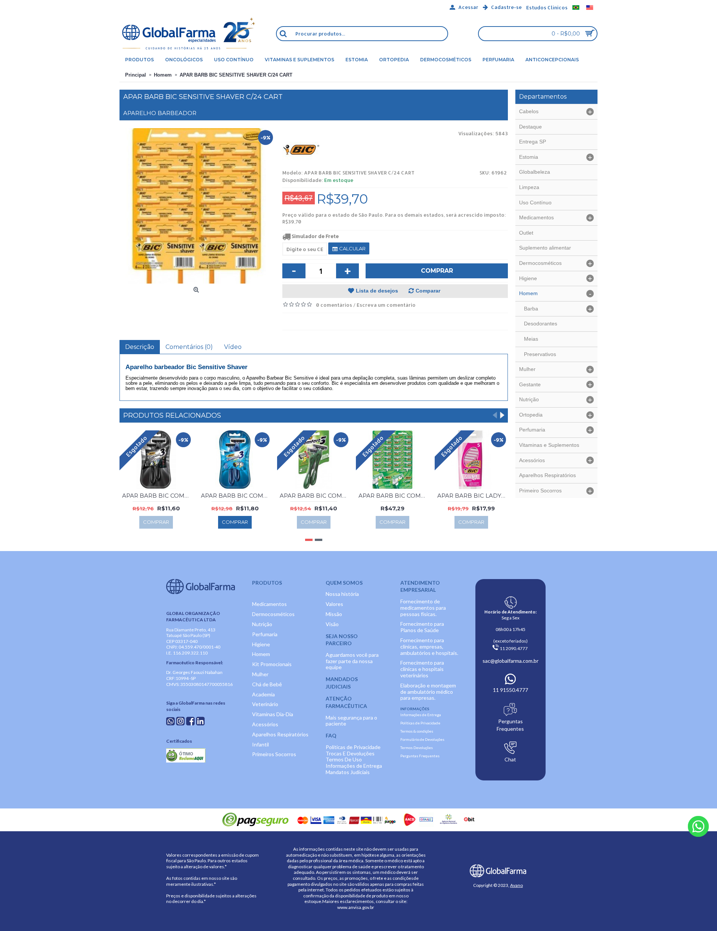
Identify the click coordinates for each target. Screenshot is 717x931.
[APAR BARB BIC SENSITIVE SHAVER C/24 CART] (197, 206)
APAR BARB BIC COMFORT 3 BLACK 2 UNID (157, 495)
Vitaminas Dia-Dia (272, 714)
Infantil (260, 744)
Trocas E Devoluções (350, 753)
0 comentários (334, 305)
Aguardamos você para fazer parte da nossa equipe (352, 661)
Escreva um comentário (386, 305)
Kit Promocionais (272, 664)
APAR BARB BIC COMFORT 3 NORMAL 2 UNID (236, 495)
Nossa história (342, 594)
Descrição (139, 346)
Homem (261, 654)
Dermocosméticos (273, 614)
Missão (334, 614)
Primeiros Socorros (274, 754)
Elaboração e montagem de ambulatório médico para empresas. (428, 691)
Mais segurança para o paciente (351, 720)
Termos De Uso (344, 759)
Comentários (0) (189, 346)
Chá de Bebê (267, 684)
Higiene (261, 644)
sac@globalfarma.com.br (510, 661)
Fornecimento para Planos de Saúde (422, 627)
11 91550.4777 (510, 690)
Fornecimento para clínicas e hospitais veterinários (422, 668)
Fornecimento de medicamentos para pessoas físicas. (423, 607)
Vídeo (233, 346)
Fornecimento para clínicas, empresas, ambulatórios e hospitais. (429, 646)
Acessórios (265, 724)
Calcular (352, 248)
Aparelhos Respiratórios (280, 734)
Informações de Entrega (354, 766)
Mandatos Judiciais (348, 772)
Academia (263, 694)
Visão (332, 624)
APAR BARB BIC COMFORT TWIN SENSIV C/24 (393, 495)
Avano (516, 885)
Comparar (428, 291)
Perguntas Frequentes (420, 756)
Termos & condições (416, 731)
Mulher (260, 674)
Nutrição (262, 624)
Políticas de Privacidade (353, 747)
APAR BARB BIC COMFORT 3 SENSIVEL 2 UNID (315, 495)
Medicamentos (269, 604)
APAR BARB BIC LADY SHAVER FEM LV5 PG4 (472, 495)
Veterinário (265, 704)
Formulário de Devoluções (422, 739)
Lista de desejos (377, 291)
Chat (510, 759)
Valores (334, 604)
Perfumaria (264, 634)
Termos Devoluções (416, 747)
